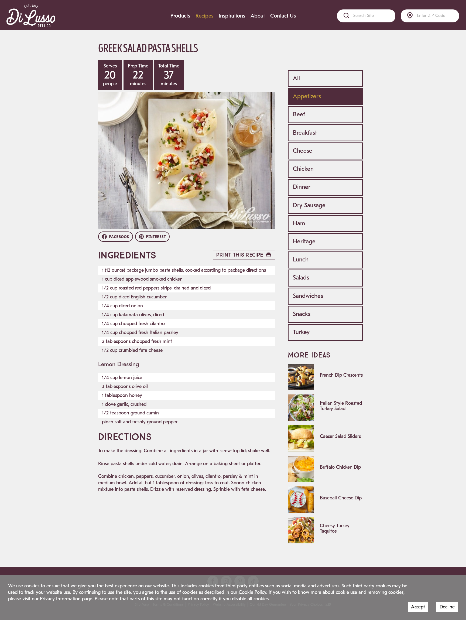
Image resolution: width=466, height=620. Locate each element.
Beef (299, 114)
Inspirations (232, 16)
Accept (418, 607)
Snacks (301, 314)
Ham (299, 223)
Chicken (303, 168)
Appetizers (307, 96)
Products (180, 16)
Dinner (301, 186)
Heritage (304, 241)
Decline (447, 607)
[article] (325, 377)
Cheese (302, 150)
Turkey (301, 332)
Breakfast (305, 132)
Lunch (301, 259)
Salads (301, 277)
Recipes (204, 16)
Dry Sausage (309, 205)
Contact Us (283, 16)
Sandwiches (308, 295)
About (258, 16)
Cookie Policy (252, 592)
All (296, 78)
